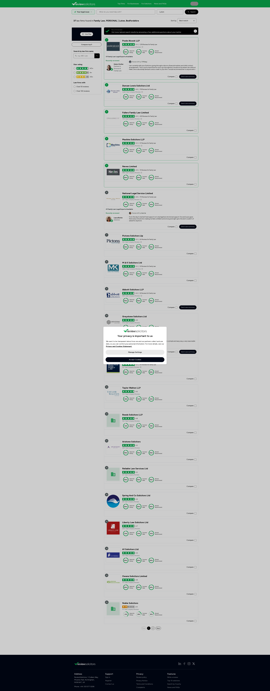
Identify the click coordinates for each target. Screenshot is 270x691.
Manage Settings (135, 352)
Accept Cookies (135, 360)
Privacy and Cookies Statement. (119, 346)
